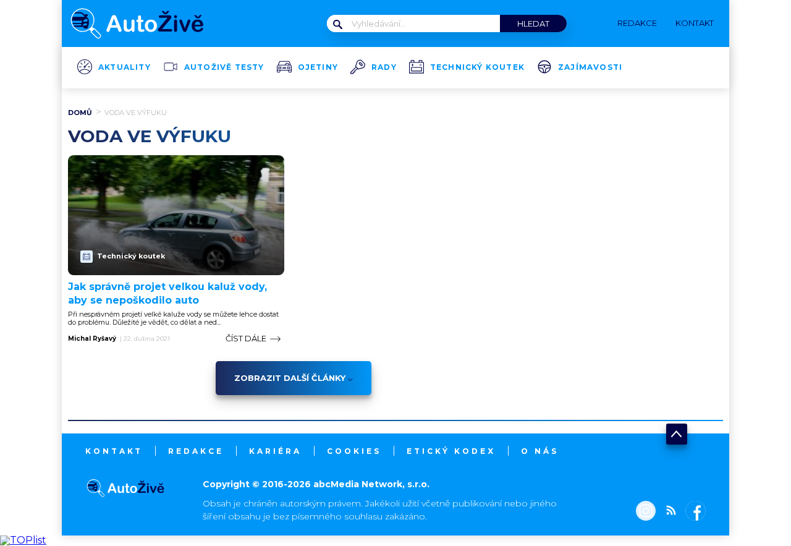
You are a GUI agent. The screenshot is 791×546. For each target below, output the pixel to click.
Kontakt (114, 451)
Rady (384, 67)
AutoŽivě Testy (224, 67)
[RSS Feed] (668, 512)
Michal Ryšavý (92, 339)
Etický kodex (451, 451)
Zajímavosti (590, 67)
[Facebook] (693, 512)
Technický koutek (477, 67)
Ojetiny (318, 67)
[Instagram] (646, 512)
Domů (80, 112)
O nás (540, 451)
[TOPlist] (23, 540)
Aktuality (124, 67)
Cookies (354, 451)
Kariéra (275, 451)
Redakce (196, 451)
